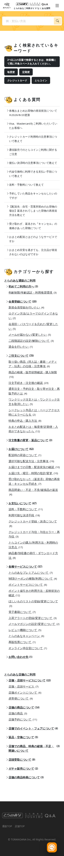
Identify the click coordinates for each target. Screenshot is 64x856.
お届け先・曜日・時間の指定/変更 (33, 473)
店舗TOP (20, 826)
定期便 (26, 72)
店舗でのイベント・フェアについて (33, 728)
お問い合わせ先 (20, 657)
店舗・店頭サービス (23, 686)
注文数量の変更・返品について (30, 440)
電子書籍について (22, 612)
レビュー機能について (25, 630)
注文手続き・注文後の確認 (28, 383)
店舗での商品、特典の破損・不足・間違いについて (34, 748)
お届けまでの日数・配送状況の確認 (34, 467)
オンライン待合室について (28, 648)
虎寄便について (21, 698)
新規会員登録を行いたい (26, 307)
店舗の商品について (24, 707)
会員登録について (23, 301)
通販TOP (7, 826)
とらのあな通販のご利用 (20, 280)
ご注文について (21, 356)
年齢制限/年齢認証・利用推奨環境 (33, 292)
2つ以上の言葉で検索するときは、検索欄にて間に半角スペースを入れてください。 (31, 61)
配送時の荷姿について (25, 455)
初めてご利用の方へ (23, 286)
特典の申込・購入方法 (25, 421)
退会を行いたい (21, 347)
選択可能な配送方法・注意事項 (31, 461)
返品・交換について (23, 737)
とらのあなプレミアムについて (31, 573)
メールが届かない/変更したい (30, 335)
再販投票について (22, 642)
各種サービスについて (25, 567)
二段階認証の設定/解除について (31, 341)
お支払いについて (23, 503)
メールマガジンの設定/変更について (34, 624)
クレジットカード (17, 80)
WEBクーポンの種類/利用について (33, 579)
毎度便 (11, 72)
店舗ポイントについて (25, 693)
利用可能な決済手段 (24, 515)
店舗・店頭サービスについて (30, 680)
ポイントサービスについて (28, 585)
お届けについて (21, 449)
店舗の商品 (18, 713)
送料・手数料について (26, 509)
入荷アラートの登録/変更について (33, 618)
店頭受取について (22, 760)
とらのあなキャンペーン (26, 636)
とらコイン (41, 80)
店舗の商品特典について (26, 777)
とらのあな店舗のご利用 (20, 674)
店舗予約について (23, 719)
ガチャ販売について (23, 769)
